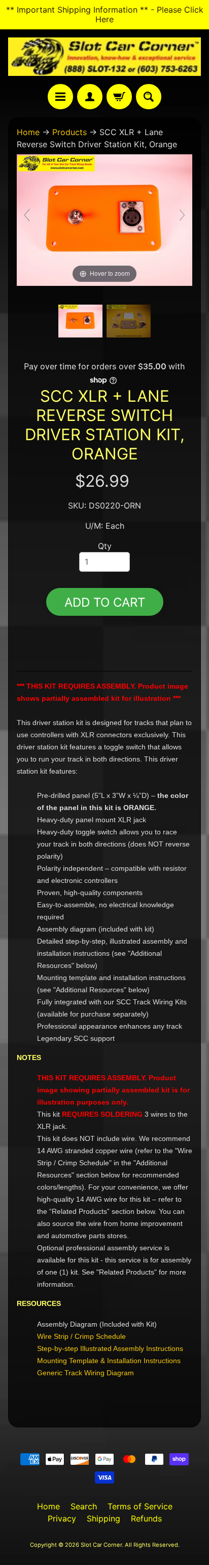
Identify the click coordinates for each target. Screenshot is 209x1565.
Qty (105, 546)
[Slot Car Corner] (104, 56)
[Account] (89, 96)
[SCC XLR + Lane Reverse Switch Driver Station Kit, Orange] (80, 321)
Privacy (62, 1518)
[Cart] (119, 96)
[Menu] (60, 96)
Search (84, 1506)
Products (69, 132)
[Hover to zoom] (104, 219)
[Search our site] (148, 96)
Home (28, 132)
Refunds (146, 1518)
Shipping (103, 1518)
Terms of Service (140, 1506)
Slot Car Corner (101, 1544)
